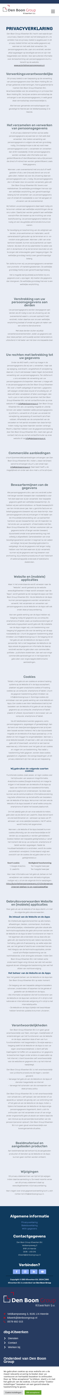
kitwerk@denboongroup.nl (29, 1255)
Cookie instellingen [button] (13, 1392)
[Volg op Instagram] (25, 1271)
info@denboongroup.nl (28, 404)
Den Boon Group (43, 1283)
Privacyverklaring (29, 1222)
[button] (53, 11)
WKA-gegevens (29, 1228)
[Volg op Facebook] (16, 1271)
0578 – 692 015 (29, 1252)
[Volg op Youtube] (42, 1271)
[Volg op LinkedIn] (34, 1271)
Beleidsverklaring (29, 1225)
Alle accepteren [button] (33, 1392)
